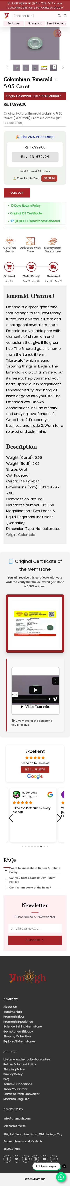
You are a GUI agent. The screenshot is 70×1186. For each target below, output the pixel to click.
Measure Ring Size (16, 1099)
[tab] (16, 68)
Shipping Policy (14, 1069)
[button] (22, 846)
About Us (10, 1007)
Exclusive (14, 23)
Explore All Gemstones (20, 1041)
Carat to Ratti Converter (21, 1094)
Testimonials (13, 1012)
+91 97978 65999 (14, 1126)
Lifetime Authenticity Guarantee (27, 1059)
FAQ (6, 1079)
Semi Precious (56, 23)
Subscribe (33, 940)
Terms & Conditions (18, 1084)
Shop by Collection (17, 1036)
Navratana (35, 23)
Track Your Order (15, 1089)
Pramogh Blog (14, 1016)
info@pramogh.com (17, 1118)
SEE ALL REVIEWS (35, 769)
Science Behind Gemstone (23, 1026)
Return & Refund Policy (20, 1064)
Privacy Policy (13, 1074)
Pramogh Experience (18, 1022)
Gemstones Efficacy (18, 1031)
